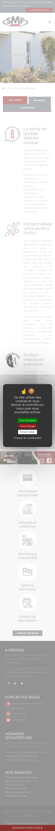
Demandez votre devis (26, 828)
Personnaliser (27, 432)
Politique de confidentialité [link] (27, 438)
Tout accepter (27, 420)
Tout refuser (27, 426)
